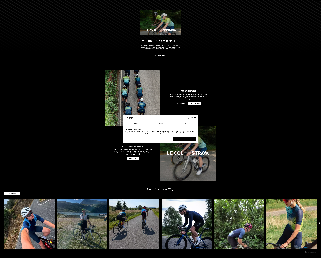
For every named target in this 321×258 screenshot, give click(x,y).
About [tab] (185, 123)
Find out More (181, 103)
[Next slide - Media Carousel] (319, 222)
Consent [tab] (135, 123)
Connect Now (133, 159)
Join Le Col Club (194, 103)
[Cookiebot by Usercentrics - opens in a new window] (189, 118)
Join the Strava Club (160, 56)
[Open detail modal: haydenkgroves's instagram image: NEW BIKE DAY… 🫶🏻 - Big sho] (187, 224)
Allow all (184, 139)
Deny (136, 139)
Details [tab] (160, 123)
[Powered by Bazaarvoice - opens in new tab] (311, 252)
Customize (159, 139)
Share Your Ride (12, 193)
